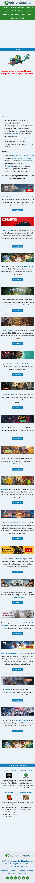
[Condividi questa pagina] (27, 879)
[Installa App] (20, 879)
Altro (23, 14)
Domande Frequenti (26, 871)
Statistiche (13, 871)
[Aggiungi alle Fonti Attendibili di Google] (24, 879)
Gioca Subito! (17, 210)
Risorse (25, 765)
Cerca (30, 14)
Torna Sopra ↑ (23, 873)
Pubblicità (4, 871)
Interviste (15, 765)
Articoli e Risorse (17, 7)
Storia (20, 11)
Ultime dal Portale (17, 18)
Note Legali (12, 873)
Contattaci (8, 166)
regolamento (13, 134)
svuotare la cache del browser (21, 158)
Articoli (10, 765)
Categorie (29, 7)
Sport (17, 14)
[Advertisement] (17, 34)
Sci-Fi (14, 11)
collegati (25, 161)
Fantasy (7, 11)
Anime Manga (7, 14)
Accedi (5, 7)
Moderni (28, 11)
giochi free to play (21, 864)
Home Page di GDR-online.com (22, 155)
